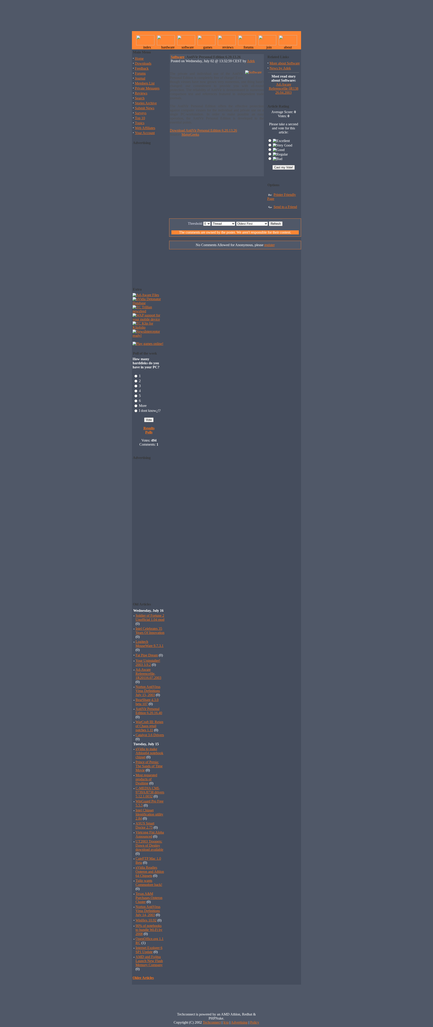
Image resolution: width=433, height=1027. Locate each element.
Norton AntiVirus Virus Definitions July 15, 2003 (148, 691)
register (269, 245)
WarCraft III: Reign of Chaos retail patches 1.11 (149, 726)
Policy (254, 1022)
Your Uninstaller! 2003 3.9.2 (148, 663)
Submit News (144, 108)
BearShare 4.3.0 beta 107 (147, 702)
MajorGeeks (190, 134)
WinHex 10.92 (146, 920)
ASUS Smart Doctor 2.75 (145, 825)
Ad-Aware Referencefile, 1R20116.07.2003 (148, 674)
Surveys (140, 113)
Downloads (143, 63)
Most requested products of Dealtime (146, 779)
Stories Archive (146, 103)
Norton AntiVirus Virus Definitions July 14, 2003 (148, 911)
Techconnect (212, 1022)
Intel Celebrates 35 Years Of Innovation (150, 631)
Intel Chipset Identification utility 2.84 (149, 814)
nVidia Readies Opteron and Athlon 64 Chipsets (150, 872)
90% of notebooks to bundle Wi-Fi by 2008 (149, 930)
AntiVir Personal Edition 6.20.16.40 (149, 711)
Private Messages (147, 88)
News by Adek (280, 68)
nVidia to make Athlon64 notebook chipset (149, 753)
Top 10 (140, 118)
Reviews (141, 93)
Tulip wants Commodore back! (149, 883)
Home (139, 58)
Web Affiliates (145, 128)
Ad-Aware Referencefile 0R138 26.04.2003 (283, 88)
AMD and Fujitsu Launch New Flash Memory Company (149, 961)
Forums (140, 73)
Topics (139, 123)
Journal (140, 78)
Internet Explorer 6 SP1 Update (149, 950)
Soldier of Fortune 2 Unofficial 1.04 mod (150, 617)
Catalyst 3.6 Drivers (150, 735)
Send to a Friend (285, 207)
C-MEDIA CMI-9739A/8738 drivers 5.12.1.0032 (150, 792)
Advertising (239, 1022)
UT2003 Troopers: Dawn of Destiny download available (149, 845)
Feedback (142, 68)
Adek (251, 61)
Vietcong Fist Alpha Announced (150, 834)
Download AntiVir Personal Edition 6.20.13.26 (203, 130)
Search (140, 98)
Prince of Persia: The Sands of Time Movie (149, 766)
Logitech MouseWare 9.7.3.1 (150, 644)
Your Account (145, 133)
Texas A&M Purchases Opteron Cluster (149, 898)
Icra (226, 1022)
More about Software (284, 63)
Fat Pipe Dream (147, 655)
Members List (144, 83)
